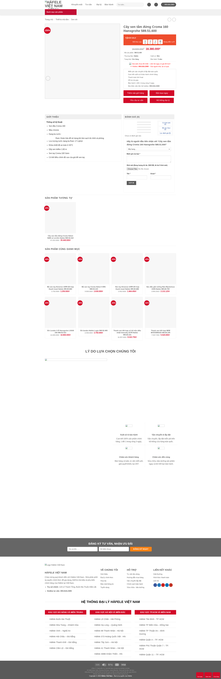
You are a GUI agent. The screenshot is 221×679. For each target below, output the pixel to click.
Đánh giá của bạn (133, 154)
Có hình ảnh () (166, 123)
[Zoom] (48, 78)
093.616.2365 (143, 66)
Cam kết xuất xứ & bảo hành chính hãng (143, 74)
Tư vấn (88, 5)
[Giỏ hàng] (149, 5)
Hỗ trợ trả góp (133, 80)
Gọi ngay (199, 676)
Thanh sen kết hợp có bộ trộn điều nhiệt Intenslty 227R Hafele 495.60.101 (127, 333)
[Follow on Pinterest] (163, 585)
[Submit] (142, 5)
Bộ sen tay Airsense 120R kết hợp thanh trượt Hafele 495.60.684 (60, 288)
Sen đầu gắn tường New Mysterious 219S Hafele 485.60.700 (160, 288)
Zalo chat (208, 676)
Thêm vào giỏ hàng (135, 93)
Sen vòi (74, 19)
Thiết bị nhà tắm (62, 19)
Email (153, 174)
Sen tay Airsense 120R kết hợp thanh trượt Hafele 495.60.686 (127, 288)
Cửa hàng (216, 676)
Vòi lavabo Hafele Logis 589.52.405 (94, 330)
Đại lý (99, 5)
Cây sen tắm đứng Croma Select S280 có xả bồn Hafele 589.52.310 (60, 237)
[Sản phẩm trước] (169, 19)
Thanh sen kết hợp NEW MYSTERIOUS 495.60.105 (160, 332)
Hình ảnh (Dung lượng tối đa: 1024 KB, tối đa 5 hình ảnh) (147, 165)
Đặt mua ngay (162, 93)
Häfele (60, 583)
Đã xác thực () (166, 128)
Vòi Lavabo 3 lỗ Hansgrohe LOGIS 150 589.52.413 (60, 332)
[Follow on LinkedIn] (167, 585)
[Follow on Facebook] (155, 585)
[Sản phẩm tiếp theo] (174, 19)
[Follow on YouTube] (171, 585)
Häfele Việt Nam (107, 676)
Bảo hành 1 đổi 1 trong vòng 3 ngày (141, 83)
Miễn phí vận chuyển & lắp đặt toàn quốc (143, 71)
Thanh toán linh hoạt (135, 77)
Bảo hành (109, 5)
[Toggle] (47, 619)
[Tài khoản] (156, 5)
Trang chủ (49, 19)
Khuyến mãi (76, 5)
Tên (128, 174)
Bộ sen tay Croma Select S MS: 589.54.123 (94, 288)
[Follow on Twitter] (159, 585)
